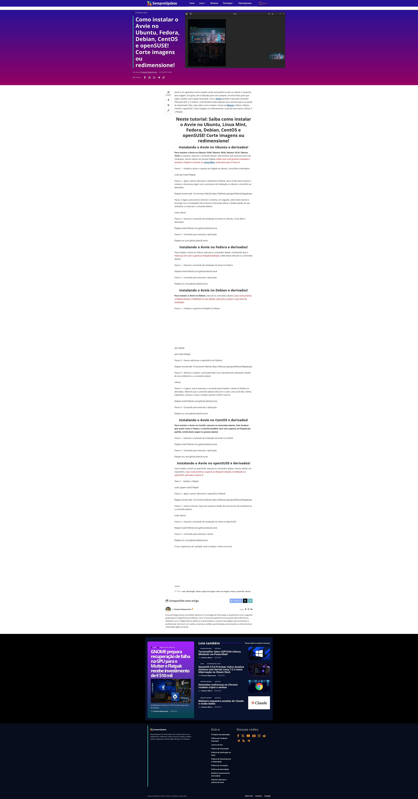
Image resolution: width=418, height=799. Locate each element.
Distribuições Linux (214, 663)
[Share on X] (149, 77)
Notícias (218, 648)
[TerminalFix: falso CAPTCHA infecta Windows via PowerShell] (259, 653)
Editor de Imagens (223, 591)
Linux (154, 647)
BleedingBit (190, 591)
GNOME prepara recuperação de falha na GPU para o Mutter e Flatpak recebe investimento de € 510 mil (170, 663)
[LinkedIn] (251, 609)
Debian (198, 591)
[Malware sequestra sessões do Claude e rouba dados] (259, 702)
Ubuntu (230, 105)
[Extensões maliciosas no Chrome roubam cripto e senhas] (259, 686)
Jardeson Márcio (206, 657)
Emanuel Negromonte (149, 72)
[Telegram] (238, 740)
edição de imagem (208, 591)
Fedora (233, 591)
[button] (260, 3)
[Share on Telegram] (159, 77)
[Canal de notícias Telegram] (249, 740)
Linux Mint (209, 162)
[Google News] (254, 735)
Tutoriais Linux (141, 12)
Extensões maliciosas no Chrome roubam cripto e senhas (218, 686)
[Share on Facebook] (145, 77)
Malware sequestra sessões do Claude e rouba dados (221, 702)
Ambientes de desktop (167, 647)
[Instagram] (248, 609)
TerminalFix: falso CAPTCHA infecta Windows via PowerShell (219, 653)
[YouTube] (248, 735)
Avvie (218, 98)
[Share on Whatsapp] (154, 77)
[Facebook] (245, 609)
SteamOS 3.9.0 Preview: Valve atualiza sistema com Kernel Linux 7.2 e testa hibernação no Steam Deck (221, 669)
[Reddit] (264, 735)
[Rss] (244, 740)
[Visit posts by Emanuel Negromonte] (168, 609)
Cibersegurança (206, 648)
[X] (243, 735)
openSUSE (240, 591)
